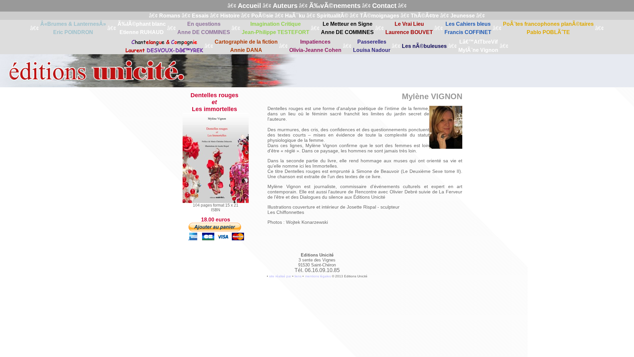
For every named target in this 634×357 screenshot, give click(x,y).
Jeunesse (462, 16)
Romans (169, 16)
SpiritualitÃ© (332, 16)
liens (298, 276)
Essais (200, 16)
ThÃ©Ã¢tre (425, 16)
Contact (384, 5)
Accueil (249, 5)
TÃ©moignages (379, 16)
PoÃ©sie (262, 16)
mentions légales (318, 276)
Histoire (230, 16)
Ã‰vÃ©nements (335, 5)
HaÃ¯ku (295, 16)
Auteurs (285, 5)
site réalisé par (280, 276)
